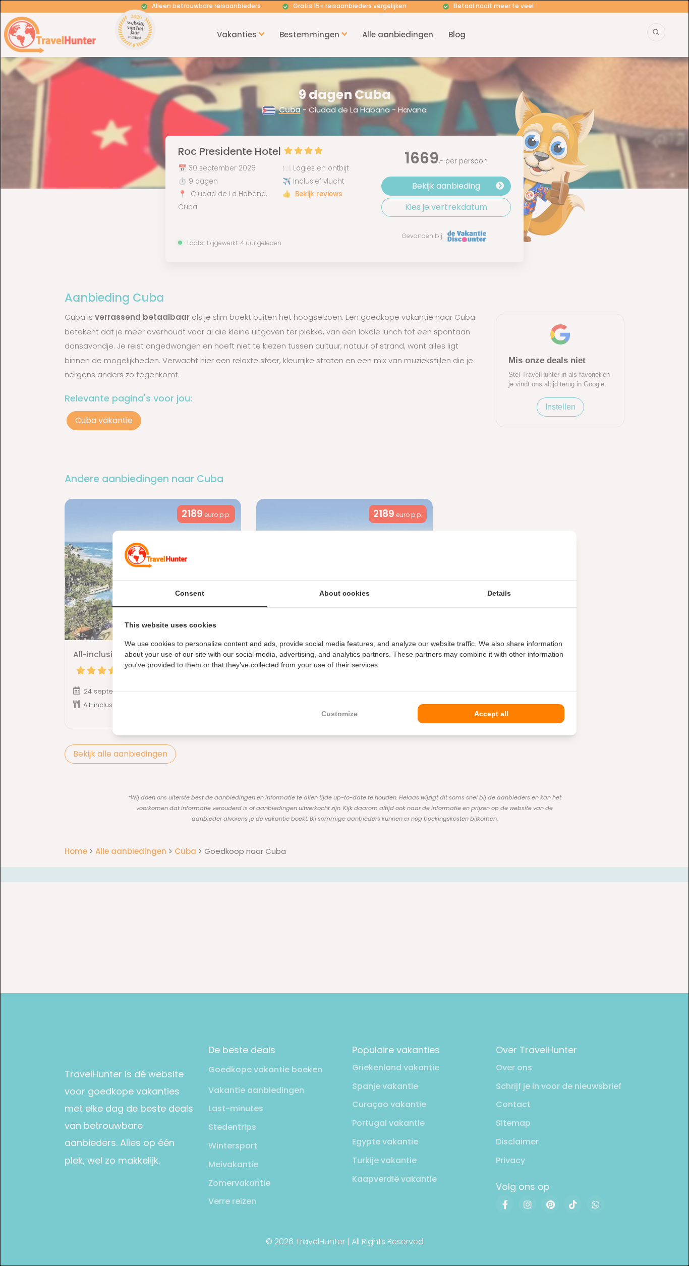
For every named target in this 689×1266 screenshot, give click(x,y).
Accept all (491, 714)
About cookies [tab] (344, 593)
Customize (339, 714)
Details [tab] (499, 593)
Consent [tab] (189, 593)
